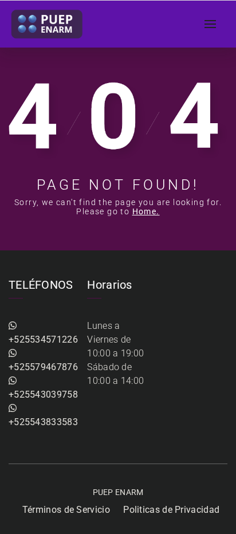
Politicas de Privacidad (171, 509)
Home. (146, 211)
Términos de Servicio (66, 509)
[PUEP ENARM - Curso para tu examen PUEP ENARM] (47, 24)
